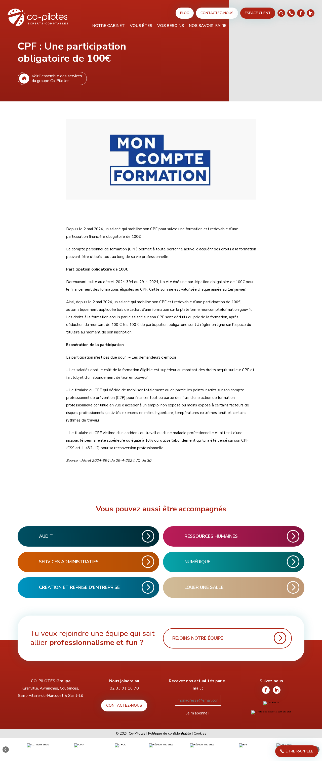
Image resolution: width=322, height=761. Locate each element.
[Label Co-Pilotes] (271, 703)
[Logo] (38, 18)
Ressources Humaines (211, 536)
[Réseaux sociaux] (301, 13)
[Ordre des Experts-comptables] (271, 712)
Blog (184, 13)
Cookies (200, 733)
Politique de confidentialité (169, 733)
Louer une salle (204, 587)
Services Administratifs (69, 562)
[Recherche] (281, 13)
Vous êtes (141, 26)
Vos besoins (170, 26)
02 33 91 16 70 (124, 688)
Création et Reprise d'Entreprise (79, 587)
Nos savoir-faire (207, 26)
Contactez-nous (216, 13)
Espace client (258, 13)
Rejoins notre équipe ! (198, 638)
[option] (38, 749)
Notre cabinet (108, 26)
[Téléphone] (291, 13)
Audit (46, 536)
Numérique (197, 562)
